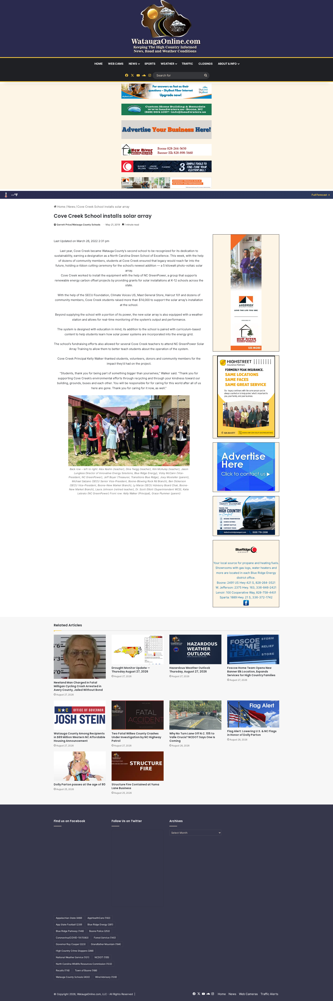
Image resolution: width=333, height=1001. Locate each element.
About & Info (227, 63)
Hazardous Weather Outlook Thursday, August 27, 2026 (189, 669)
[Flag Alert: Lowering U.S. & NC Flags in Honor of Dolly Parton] (253, 713)
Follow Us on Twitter (127, 821)
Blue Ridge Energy (100, 924)
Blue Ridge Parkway (70, 931)
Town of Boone (86, 970)
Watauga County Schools (73, 977)
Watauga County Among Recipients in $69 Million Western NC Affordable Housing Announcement (79, 737)
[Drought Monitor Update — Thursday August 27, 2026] (138, 649)
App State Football (69, 924)
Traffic (187, 63)
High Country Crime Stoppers (74, 950)
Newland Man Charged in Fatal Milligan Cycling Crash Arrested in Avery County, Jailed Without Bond (78, 686)
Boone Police (99, 931)
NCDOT (102, 957)
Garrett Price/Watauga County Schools (78, 224)
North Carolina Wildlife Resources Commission (84, 963)
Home (98, 63)
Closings (205, 63)
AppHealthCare (98, 917)
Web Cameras (248, 994)
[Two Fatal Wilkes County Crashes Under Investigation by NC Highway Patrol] (138, 715)
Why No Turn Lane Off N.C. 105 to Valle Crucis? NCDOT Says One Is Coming (192, 737)
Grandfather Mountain (106, 944)
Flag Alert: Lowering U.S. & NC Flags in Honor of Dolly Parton (252, 733)
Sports (150, 63)
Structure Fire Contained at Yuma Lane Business (135, 786)
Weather (167, 63)
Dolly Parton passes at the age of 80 (79, 784)
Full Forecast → (321, 194)
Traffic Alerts (269, 994)
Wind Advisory (106, 977)
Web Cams (115, 63)
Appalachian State (69, 917)
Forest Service (105, 937)
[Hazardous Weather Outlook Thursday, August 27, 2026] (195, 649)
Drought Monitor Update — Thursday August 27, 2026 (131, 669)
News (133, 63)
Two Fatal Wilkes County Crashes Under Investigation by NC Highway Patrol (136, 737)
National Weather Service (72, 957)
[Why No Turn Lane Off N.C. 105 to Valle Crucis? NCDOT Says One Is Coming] (195, 715)
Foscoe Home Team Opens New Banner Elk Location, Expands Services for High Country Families (251, 671)
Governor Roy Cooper (71, 944)
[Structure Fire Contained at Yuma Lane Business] (138, 766)
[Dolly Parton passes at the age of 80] (80, 766)
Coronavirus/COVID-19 (72, 937)
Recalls (63, 970)
